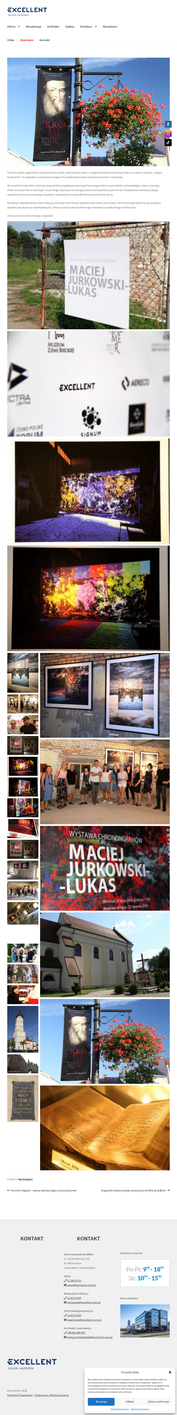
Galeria (70, 26)
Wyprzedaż (27, 40)
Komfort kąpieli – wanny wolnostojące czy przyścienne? (44, 1190)
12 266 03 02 (74, 1280)
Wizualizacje (33, 26)
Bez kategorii (25, 1179)
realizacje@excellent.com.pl (84, 1302)
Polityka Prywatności (120, 1409)
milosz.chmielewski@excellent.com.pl (90, 1337)
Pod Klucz (86, 26)
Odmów (130, 1401)
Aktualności (110, 26)
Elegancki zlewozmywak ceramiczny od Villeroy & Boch (133, 1190)
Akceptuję (101, 1401)
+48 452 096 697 (76, 1332)
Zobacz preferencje (158, 1401)
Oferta (11, 26)
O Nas (10, 40)
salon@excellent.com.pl (81, 1285)
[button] (170, 1372)
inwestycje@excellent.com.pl (84, 1320)
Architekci (53, 26)
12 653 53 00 (74, 1298)
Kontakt (45, 40)
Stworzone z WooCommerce (52, 1395)
